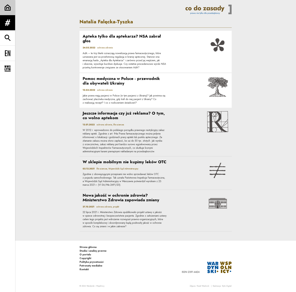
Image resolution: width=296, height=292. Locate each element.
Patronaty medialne (91, 265)
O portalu (85, 254)
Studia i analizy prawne (93, 251)
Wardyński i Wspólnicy (95, 286)
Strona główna (88, 247)
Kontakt (84, 269)
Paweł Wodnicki (203, 286)
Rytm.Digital (227, 286)
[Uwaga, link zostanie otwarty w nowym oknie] (219, 267)
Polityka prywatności (91, 262)
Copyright (85, 258)
